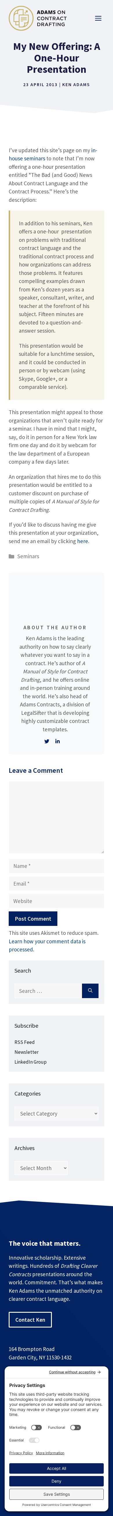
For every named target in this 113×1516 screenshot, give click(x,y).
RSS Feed (24, 1042)
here (82, 541)
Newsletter (26, 1052)
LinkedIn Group (30, 1062)
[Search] (90, 991)
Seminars (28, 556)
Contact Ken (30, 1319)
